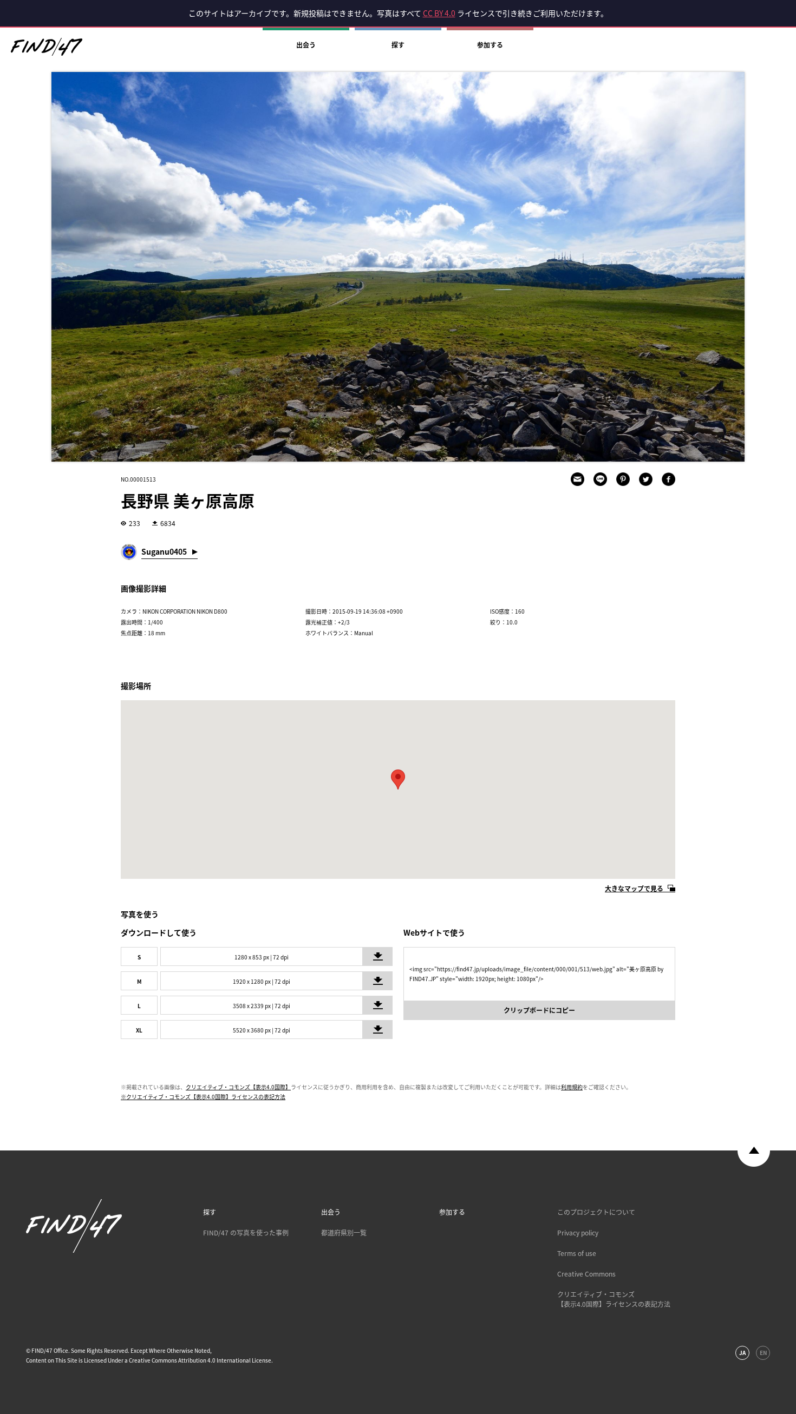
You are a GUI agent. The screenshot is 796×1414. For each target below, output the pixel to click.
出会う (306, 45)
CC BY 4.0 (439, 13)
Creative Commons (586, 1274)
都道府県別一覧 (344, 1233)
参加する (490, 45)
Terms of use (576, 1253)
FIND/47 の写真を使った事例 (246, 1233)
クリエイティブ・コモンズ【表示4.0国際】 (238, 1087)
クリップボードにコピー (539, 1010)
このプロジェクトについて (596, 1212)
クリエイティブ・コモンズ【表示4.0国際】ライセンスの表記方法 (613, 1299)
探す (398, 45)
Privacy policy (577, 1233)
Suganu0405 (164, 551)
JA (742, 1353)
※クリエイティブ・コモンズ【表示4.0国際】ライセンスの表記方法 (203, 1097)
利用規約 (572, 1087)
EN (763, 1353)
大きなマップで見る (634, 888)
